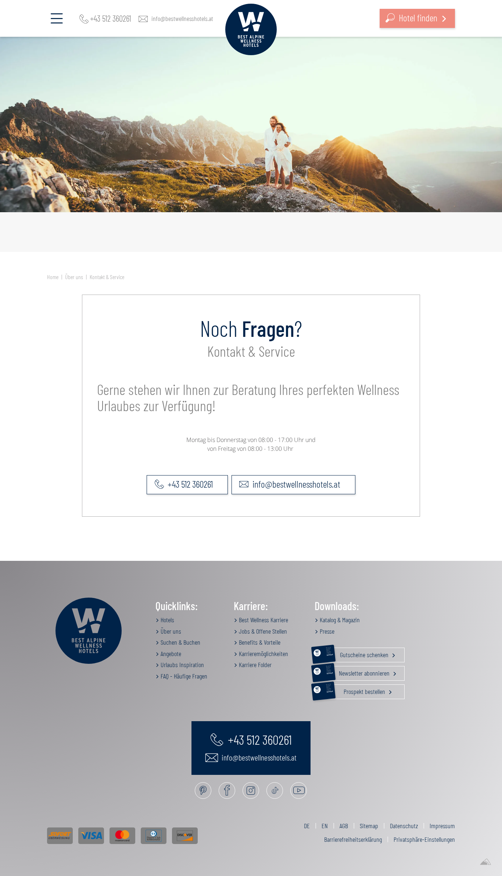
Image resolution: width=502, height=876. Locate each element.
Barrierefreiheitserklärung (353, 839)
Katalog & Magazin (339, 620)
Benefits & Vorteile (258, 642)
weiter (388, 205)
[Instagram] (251, 790)
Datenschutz (404, 826)
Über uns (74, 276)
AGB (344, 826)
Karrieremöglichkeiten (262, 653)
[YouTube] (298, 790)
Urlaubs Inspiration (181, 664)
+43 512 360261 (110, 18)
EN (325, 826)
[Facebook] (227, 790)
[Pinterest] (203, 790)
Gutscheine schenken (358, 653)
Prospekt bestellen (356, 689)
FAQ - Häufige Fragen (183, 676)
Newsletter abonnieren (358, 671)
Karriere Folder (254, 664)
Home (52, 276)
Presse (326, 631)
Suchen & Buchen (179, 642)
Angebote (170, 653)
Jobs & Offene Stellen (262, 631)
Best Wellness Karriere (262, 620)
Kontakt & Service (107, 276)
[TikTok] (274, 790)
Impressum (442, 826)
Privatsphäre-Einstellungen (424, 839)
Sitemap (369, 826)
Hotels (166, 620)
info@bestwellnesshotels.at (182, 18)
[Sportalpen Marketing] (485, 862)
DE (307, 826)
